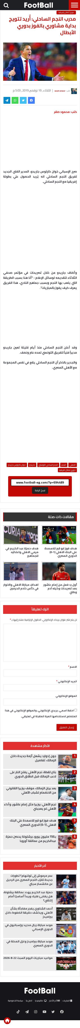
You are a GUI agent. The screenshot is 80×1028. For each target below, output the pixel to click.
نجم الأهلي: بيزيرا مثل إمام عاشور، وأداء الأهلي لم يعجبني (30, 806)
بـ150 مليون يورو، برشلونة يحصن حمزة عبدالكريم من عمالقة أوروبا (31, 839)
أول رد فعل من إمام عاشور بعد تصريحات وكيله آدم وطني (60, 588)
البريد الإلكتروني (66, 681)
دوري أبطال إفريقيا (66, 12)
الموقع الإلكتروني (66, 695)
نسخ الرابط (40, 490)
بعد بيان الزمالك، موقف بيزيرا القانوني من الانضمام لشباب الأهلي (31, 790)
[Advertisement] (40, 229)
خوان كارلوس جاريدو (17, 465)
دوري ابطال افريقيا (67, 470)
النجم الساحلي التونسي (48, 465)
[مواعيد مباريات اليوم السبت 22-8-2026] (66, 963)
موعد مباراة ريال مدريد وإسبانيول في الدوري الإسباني (29, 927)
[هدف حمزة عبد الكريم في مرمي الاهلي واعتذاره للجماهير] (20, 535)
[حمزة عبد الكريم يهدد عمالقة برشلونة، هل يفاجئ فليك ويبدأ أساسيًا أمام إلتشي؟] (66, 897)
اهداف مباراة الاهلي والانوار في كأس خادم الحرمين (20, 586)
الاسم (72, 666)
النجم (64, 465)
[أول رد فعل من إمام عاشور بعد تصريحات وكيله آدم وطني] (59, 571)
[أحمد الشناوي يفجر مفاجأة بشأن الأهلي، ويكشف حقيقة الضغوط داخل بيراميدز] (66, 914)
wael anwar (60, 91)
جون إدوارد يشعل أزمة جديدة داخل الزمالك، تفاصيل (33, 758)
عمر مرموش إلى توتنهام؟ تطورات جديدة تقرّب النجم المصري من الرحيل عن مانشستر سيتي (29, 879)
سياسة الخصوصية (15, 1001)
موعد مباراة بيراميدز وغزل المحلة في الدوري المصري (29, 943)
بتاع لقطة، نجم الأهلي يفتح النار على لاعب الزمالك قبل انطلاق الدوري (33, 774)
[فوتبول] (38, 5)
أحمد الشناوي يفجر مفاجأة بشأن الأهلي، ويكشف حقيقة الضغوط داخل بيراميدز (29, 912)
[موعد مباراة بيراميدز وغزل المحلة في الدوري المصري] (66, 947)
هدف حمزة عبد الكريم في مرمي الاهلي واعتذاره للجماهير (21, 552)
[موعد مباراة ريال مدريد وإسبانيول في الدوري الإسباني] (66, 930)
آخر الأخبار (53, 1001)
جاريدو (32, 465)
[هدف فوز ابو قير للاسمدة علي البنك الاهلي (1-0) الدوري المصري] (59, 535)
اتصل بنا (29, 1001)
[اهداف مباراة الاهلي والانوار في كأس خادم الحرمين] (20, 571)
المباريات (66, 1001)
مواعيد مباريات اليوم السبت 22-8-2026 (28, 957)
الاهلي (73, 465)
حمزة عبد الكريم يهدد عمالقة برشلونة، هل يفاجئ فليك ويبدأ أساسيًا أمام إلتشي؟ (28, 896)
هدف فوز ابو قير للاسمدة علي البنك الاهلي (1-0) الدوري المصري (60, 552)
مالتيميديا (39, 1001)
